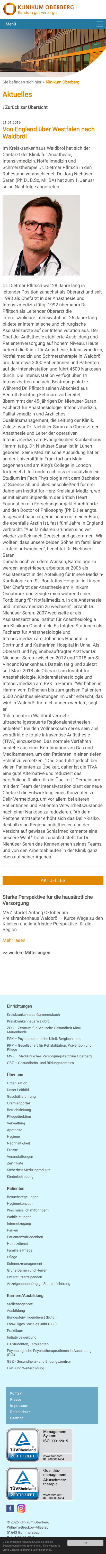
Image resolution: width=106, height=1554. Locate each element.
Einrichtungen (19, 1006)
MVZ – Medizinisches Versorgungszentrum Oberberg (49, 1056)
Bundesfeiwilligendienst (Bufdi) (32, 1317)
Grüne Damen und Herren (27, 1270)
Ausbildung (16, 1311)
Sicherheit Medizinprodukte (29, 1170)
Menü (11, 24)
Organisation (17, 1083)
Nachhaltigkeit (18, 1143)
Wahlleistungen (19, 1217)
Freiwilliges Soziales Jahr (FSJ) (32, 1324)
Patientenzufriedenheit (25, 1237)
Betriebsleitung (19, 1110)
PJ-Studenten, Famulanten (28, 1344)
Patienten (15, 1188)
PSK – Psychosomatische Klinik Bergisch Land (44, 1039)
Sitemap (16, 1418)
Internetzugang (19, 1224)
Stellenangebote (20, 1304)
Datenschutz (20, 1412)
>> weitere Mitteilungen (26, 952)
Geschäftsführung (21, 1097)
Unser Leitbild (18, 1090)
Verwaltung (16, 1123)
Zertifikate (15, 1163)
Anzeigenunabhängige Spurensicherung (38, 1284)
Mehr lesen (14, 940)
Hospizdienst (17, 1244)
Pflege (12, 1257)
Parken (12, 1230)
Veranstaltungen (20, 1157)
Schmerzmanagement (24, 1264)
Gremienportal (18, 1103)
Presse (12, 1150)
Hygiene (13, 1137)
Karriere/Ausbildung (25, 1295)
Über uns (15, 1074)
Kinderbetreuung (20, 1177)
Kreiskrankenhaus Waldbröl (28, 1021)
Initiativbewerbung (21, 1337)
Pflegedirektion (19, 1117)
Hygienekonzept (20, 1204)
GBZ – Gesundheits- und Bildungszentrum (40, 1063)
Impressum (19, 1406)
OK (85, 1543)
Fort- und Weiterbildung (25, 1368)
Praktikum (15, 1331)
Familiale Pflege (19, 1250)
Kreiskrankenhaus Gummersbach (33, 1015)
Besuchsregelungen (22, 1197)
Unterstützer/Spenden (24, 1277)
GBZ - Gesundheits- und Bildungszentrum (40, 1362)
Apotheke (14, 1130)
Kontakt (16, 1393)
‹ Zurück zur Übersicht (25, 107)
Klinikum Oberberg (62, 82)
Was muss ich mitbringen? (28, 1210)
